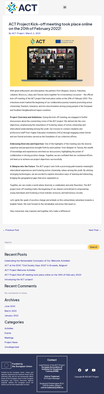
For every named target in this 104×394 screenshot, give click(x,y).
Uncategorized (12, 347)
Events (8, 333)
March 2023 (10, 311)
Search (8, 242)
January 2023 (11, 315)
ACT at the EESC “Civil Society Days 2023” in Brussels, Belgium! (36, 265)
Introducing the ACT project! (19, 279)
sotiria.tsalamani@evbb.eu (52, 388)
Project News (11, 342)
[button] (65, 7)
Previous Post (11, 230)
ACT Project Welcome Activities (20, 270)
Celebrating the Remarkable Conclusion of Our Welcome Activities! (37, 260)
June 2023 (10, 306)
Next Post (95, 230)
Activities (9, 328)
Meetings (9, 337)
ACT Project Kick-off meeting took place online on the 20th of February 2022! (43, 275)
